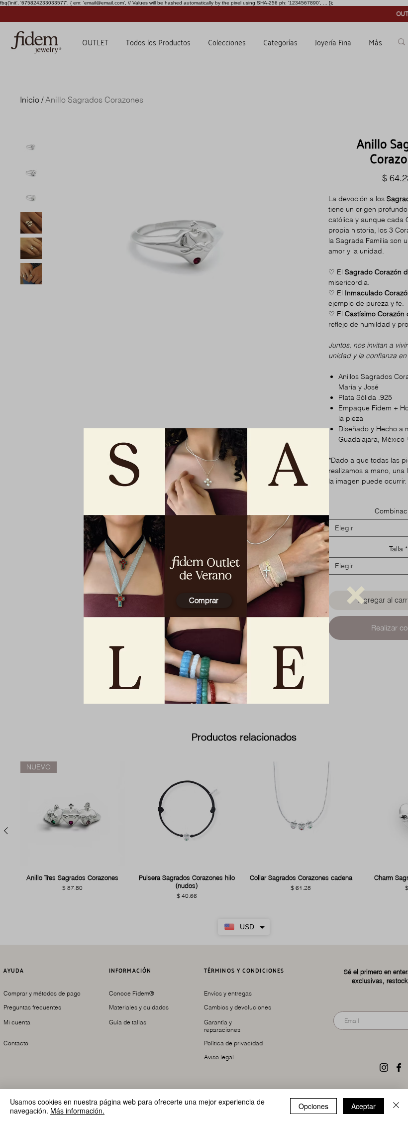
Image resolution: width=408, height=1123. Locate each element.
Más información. (77, 1111)
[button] (356, 595)
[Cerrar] (396, 1106)
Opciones (313, 1106)
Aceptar (363, 1106)
